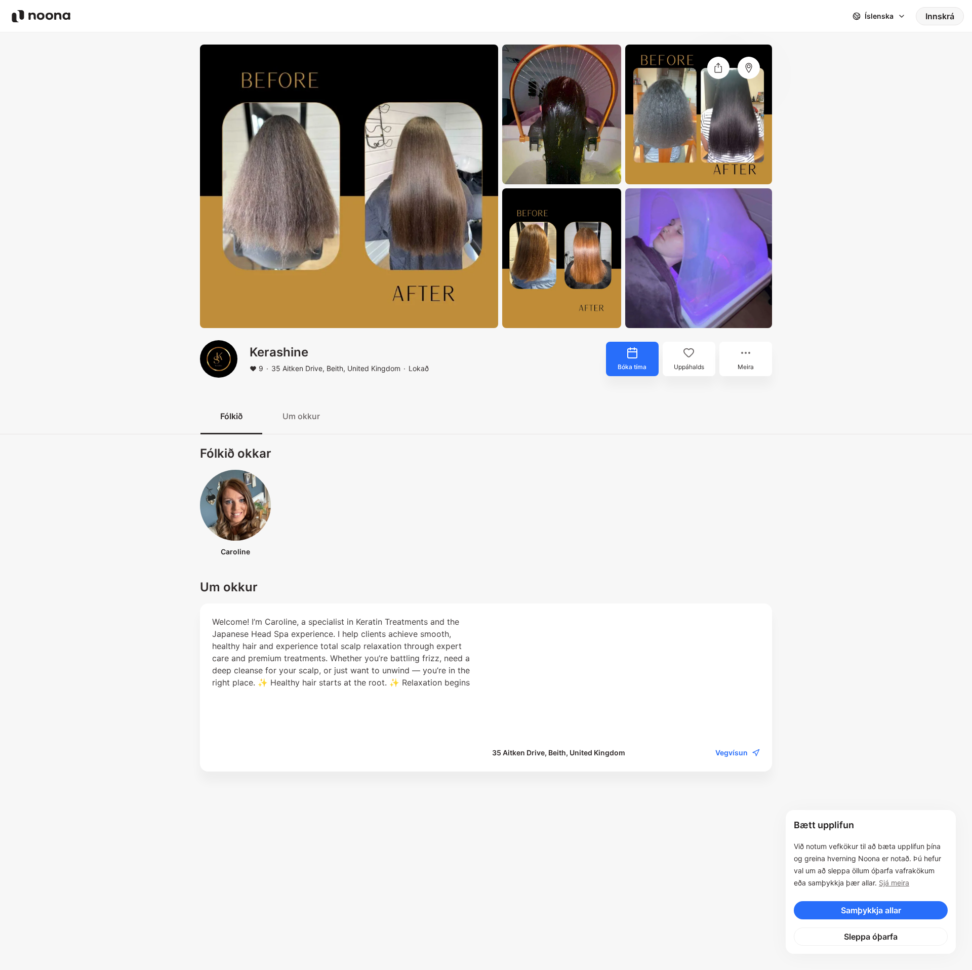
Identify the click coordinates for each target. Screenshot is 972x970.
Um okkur (301, 416)
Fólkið (231, 416)
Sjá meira (894, 882)
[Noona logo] (41, 16)
